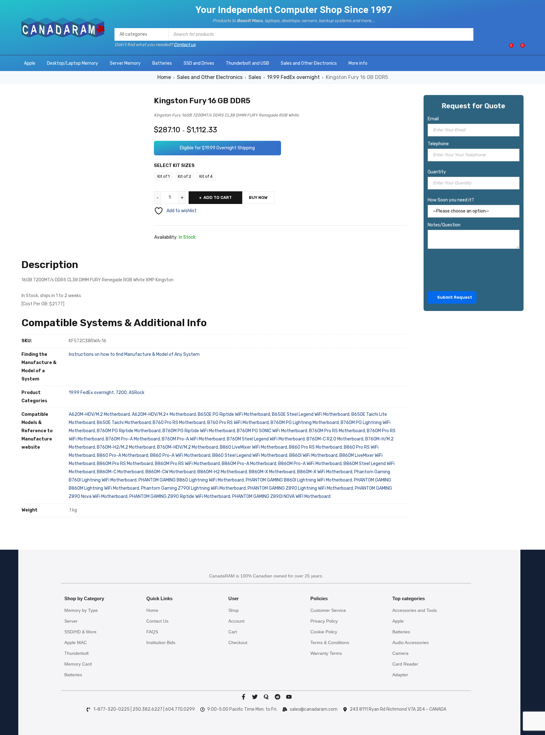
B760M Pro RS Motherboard (337, 430)
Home (164, 77)
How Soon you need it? (451, 200)
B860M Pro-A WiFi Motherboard (310, 463)
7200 (121, 392)
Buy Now (258, 197)
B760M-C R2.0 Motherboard (335, 439)
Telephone (438, 143)
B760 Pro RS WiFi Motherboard (238, 422)
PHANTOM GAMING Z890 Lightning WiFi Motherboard (300, 488)
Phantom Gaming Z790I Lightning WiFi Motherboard (193, 488)
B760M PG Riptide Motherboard (129, 430)
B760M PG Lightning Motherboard (305, 422)
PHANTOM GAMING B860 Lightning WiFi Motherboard (191, 480)
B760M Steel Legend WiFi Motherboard (266, 439)
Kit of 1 (163, 176)
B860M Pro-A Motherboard (249, 463)
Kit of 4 (206, 176)
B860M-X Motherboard (272, 472)
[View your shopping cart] (519, 48)
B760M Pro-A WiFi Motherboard (193, 439)
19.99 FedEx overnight (293, 77)
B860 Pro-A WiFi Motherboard (180, 455)
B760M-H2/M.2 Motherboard (126, 447)
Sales (255, 77)
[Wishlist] (508, 47)
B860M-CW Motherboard (170, 472)
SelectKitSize (174, 167)
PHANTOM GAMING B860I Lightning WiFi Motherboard (299, 480)
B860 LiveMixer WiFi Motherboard (253, 447)
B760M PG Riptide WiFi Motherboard (198, 430)
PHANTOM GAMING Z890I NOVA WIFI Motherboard (281, 496)
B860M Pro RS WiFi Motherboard (187, 463)
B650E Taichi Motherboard (124, 422)
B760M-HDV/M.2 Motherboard (187, 447)
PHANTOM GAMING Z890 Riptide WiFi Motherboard (179, 496)
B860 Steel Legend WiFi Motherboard (249, 455)
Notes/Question (444, 225)
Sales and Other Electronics (210, 77)
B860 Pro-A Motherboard (122, 455)
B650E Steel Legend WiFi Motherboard (310, 414)
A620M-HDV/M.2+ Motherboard (164, 414)
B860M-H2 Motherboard (222, 472)
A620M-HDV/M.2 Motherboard (99, 414)
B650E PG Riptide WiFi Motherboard (234, 414)
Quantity (437, 172)
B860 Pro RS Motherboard (315, 447)
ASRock (136, 392)
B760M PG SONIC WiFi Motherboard (272, 430)
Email (433, 119)
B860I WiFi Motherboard (313, 455)
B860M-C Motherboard (120, 472)
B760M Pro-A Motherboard (133, 439)
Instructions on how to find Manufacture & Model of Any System (134, 354)
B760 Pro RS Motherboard (179, 422)
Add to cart (217, 197)
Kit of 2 (184, 176)
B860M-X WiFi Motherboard (324, 472)
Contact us (185, 44)
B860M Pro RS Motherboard (125, 463)
